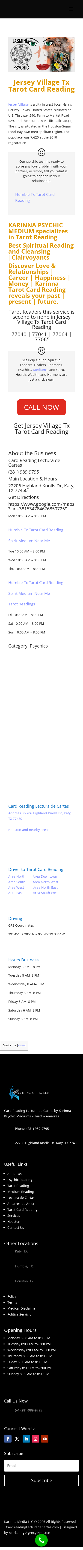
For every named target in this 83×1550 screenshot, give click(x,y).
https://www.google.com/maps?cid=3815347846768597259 (41, 506)
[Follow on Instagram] (35, 1439)
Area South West (46, 893)
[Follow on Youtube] (44, 1439)
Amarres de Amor (21, 1203)
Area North (16, 876)
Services (13, 1215)
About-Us (14, 1173)
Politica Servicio (19, 1314)
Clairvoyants (30, 257)
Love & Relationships (32, 268)
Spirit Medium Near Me (29, 540)
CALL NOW (41, 407)
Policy (11, 1296)
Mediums (40, 369)
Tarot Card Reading (22, 1209)
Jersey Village (18, 104)
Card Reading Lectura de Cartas (38, 806)
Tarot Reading (36, 237)
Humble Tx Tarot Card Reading (35, 529)
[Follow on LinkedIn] (26, 1439)
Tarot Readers (25, 311)
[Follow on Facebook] (8, 1439)
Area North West (45, 882)
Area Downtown (45, 876)
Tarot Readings (21, 604)
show (21, 1045)
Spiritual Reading (48, 245)
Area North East (45, 887)
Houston (13, 1221)
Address (14, 813)
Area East (15, 893)
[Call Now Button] (41, 1540)
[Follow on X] (17, 1439)
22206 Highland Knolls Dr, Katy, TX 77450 (41, 488)
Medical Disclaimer (22, 1308)
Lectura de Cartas (21, 1197)
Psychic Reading (19, 1179)
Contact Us (15, 1227)
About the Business (32, 453)
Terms (12, 1302)
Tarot (47, 321)
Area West (16, 887)
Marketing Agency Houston (29, 1532)
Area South (16, 882)
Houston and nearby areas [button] (28, 829)
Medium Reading (20, 1191)
